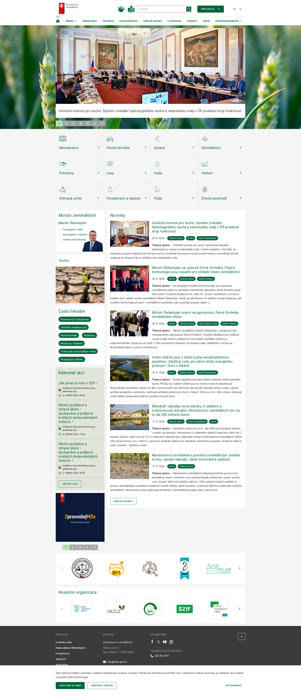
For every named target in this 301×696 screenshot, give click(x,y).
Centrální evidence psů (73, 327)
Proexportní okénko (71, 359)
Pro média (108, 21)
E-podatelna (175, 21)
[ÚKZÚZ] (116, 609)
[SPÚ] (219, 609)
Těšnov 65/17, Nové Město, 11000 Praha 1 (119, 650)
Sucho (206, 21)
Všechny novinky (123, 501)
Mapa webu (62, 665)
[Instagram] (171, 642)
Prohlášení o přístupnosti (70, 648)
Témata (69, 21)
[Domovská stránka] (58, 21)
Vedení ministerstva (74, 239)
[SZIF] (184, 609)
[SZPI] (150, 609)
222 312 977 (162, 655)
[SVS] (82, 609)
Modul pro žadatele (71, 343)
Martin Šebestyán (72, 223)
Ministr (172, 279)
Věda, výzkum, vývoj (208, 323)
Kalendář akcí (71, 372)
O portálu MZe (64, 642)
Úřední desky (90, 21)
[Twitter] (158, 642)
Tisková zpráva (176, 238)
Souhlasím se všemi (70, 685)
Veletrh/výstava (206, 279)
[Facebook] (152, 642)
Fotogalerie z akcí (73, 229)
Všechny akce (70, 484)
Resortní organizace (227, 21)
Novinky (117, 215)
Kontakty (192, 21)
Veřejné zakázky (152, 21)
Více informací (233, 685)
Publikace (89, 335)
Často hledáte (72, 311)
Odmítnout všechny (102, 685)
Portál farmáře (68, 335)
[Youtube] (165, 642)
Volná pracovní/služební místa (78, 351)
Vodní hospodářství (207, 238)
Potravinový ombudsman (74, 319)
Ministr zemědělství (77, 215)
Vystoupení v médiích (75, 234)
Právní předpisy (128, 21)
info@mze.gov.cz (117, 661)
